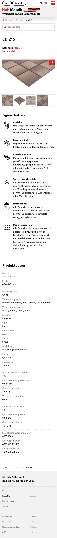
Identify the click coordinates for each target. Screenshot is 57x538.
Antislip (12, 51)
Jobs (7, 3)
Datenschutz (7, 522)
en (45, 3)
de (41, 3)
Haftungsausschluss (11, 527)
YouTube (33, 527)
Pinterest (33, 532)
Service (5, 506)
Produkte (6, 496)
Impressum (7, 516)
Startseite (6, 491)
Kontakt (19, 3)
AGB (4, 532)
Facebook (33, 516)
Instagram (34, 522)
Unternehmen (8, 501)
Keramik (18, 47)
